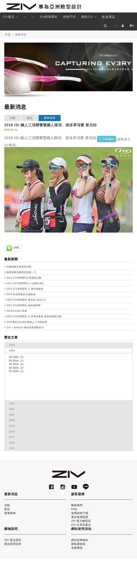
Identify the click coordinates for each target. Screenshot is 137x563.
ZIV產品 (8, 17)
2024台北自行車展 (16, 311)
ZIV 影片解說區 (81, 520)
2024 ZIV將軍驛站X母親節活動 (24, 277)
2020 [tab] (12, 420)
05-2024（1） (17, 360)
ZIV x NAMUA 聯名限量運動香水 (25, 327)
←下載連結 (106, 138)
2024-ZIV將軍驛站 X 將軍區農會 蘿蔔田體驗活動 (34, 316)
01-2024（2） (17, 371)
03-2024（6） (17, 364)
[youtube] (75, 485)
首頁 (8, 34)
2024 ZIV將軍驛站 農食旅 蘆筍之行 (26, 300)
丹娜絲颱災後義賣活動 (18, 266)
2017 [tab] (12, 437)
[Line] (85, 485)
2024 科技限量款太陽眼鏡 (20, 294)
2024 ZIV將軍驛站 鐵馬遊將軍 (23, 305)
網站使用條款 (79, 539)
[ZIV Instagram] (62, 485)
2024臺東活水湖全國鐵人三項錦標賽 (26, 322)
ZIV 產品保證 (12, 539)
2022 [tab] (12, 408)
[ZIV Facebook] (52, 485)
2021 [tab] (12, 414)
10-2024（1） (17, 357)
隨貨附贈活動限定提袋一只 (21, 272)
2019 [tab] (12, 425)
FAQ (74, 509)
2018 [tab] (12, 431)
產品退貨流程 (12, 543)
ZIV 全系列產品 (81, 524)
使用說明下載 (79, 513)
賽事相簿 (49, 117)
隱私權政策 (78, 543)
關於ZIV (87, 17)
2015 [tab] (12, 448)
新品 (29, 117)
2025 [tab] (12, 344)
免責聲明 (77, 547)
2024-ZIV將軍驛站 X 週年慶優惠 (24, 288)
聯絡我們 (77, 505)
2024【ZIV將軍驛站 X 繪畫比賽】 (25, 283)
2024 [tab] (12, 350)
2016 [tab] (12, 442)
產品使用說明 (79, 516)
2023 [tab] (12, 403)
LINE (16, 247)
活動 (13, 117)
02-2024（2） (17, 367)
